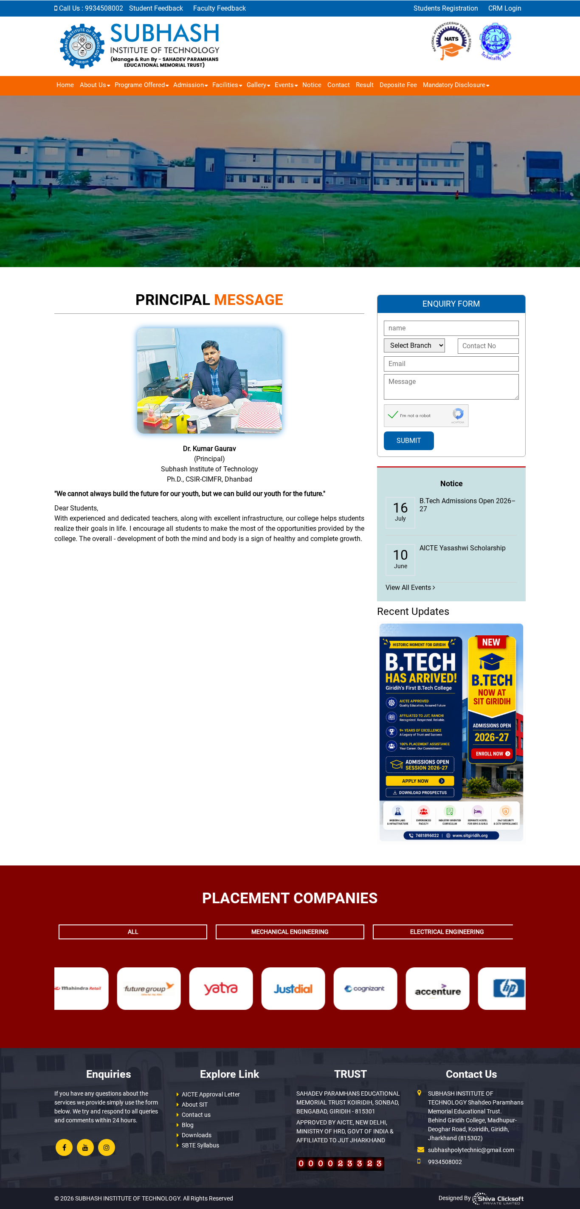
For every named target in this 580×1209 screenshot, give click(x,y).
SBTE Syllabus (200, 1145)
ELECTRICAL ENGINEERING (447, 931)
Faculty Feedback (219, 8)
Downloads (196, 1135)
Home (65, 85)
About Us (93, 85)
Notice (311, 85)
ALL (133, 931)
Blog (188, 1125)
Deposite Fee (398, 85)
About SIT (195, 1104)
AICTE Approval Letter (211, 1094)
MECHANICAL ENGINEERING (290, 931)
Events (284, 85)
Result (365, 85)
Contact (338, 85)
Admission (188, 85)
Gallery (256, 85)
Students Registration (447, 8)
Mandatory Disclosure (454, 85)
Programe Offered (140, 85)
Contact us (196, 1114)
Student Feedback (157, 8)
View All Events (409, 587)
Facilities (225, 85)
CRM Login (504, 8)
